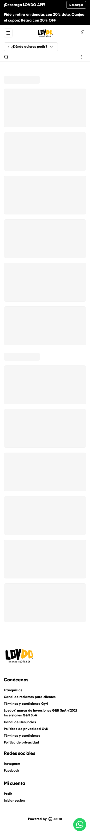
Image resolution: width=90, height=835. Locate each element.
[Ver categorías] (82, 57)
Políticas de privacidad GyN (26, 729)
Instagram (12, 764)
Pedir (8, 794)
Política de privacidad (21, 742)
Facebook (11, 770)
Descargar (76, 5)
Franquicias (13, 690)
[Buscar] (6, 56)
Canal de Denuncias (20, 722)
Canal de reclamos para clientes (30, 697)
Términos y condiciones (22, 736)
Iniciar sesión (14, 800)
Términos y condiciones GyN (26, 704)
